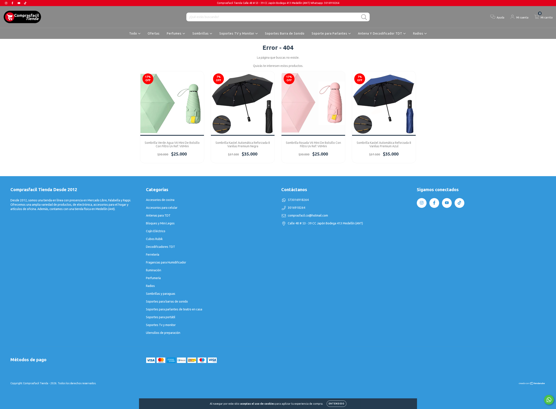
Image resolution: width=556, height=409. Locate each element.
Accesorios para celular (161, 207)
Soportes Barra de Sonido (284, 33)
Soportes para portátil (160, 317)
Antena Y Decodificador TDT (380, 33)
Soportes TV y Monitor (237, 33)
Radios (418, 33)
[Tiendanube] (532, 384)
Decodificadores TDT (160, 246)
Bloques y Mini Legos (160, 223)
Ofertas (154, 33)
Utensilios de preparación (163, 332)
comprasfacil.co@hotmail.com (308, 215)
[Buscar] (364, 17)
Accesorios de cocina (160, 200)
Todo (133, 33)
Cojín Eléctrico (155, 231)
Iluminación (153, 270)
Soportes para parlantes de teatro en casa (174, 309)
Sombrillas (201, 33)
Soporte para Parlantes (330, 33)
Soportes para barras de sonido (167, 301)
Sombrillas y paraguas (160, 293)
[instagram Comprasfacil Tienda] (6, 3)
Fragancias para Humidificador (166, 262)
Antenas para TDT (158, 215)
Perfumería (153, 278)
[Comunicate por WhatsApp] (549, 400)
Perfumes (174, 33)
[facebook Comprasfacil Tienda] (13, 3)
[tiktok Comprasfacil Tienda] (25, 3)
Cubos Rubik (154, 239)
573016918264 (298, 200)
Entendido (336, 403)
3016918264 (296, 207)
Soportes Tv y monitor (161, 325)
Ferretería (152, 254)
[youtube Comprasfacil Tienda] (19, 3)
